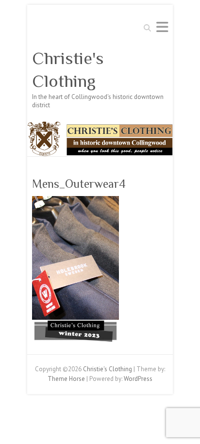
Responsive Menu (162, 27)
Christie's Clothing (68, 70)
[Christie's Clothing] (100, 126)
